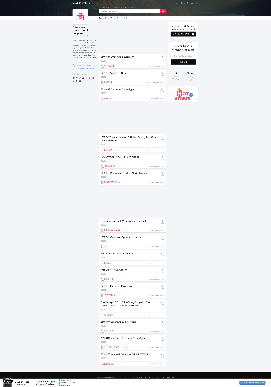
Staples (133, 7)
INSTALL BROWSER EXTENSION (253, 383)
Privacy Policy (170, 377)
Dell (128, 7)
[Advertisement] (132, 37)
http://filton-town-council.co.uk (83, 68)
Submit (183, 62)
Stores (183, 3)
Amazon (106, 7)
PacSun (123, 7)
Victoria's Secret (115, 7)
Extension (190, 3)
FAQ (197, 3)
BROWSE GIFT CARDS (182, 34)
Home (177, 3)
